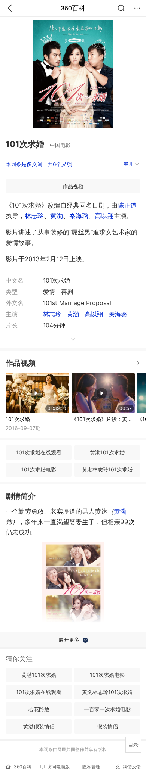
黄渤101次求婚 (107, 452)
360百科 (73, 8)
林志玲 (34, 216)
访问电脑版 (58, 766)
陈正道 (127, 205)
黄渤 (56, 216)
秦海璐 (78, 216)
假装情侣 (107, 726)
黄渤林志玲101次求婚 (107, 469)
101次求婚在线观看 (38, 452)
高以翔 (104, 216)
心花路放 (38, 709)
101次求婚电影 (38, 469)
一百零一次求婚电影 (107, 709)
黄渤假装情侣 (39, 726)
